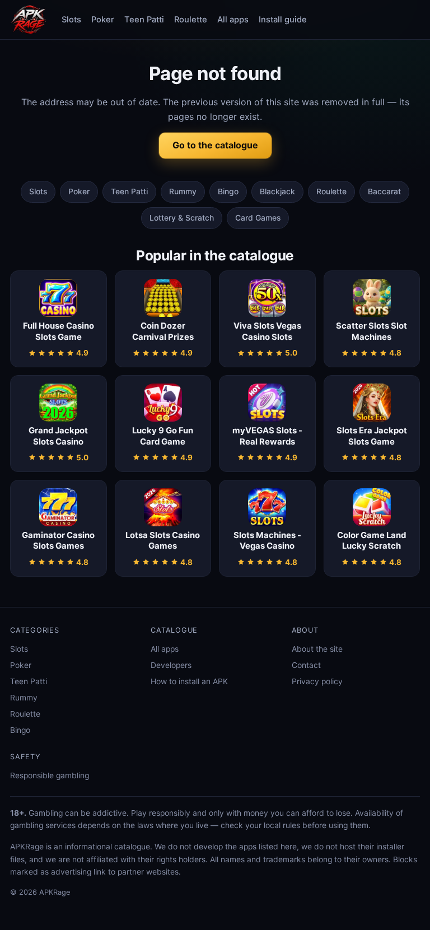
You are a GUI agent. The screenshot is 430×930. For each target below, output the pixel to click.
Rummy (183, 191)
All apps (233, 20)
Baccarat (384, 191)
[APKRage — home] (28, 19)
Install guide (283, 20)
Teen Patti (144, 20)
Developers (171, 665)
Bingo (228, 191)
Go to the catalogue (215, 145)
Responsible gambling (49, 775)
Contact (306, 665)
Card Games (258, 217)
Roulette (190, 20)
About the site (317, 648)
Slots (71, 20)
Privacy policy (317, 681)
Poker (102, 20)
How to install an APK (189, 681)
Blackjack (277, 191)
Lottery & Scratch (181, 217)
